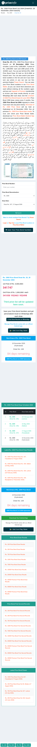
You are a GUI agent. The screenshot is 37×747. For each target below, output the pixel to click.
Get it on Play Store (19, 330)
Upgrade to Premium (18, 91)
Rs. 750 (19, 745)
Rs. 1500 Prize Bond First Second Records (18, 626)
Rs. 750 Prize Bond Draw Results (15, 554)
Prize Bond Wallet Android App (23, 116)
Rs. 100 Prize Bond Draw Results (15, 544)
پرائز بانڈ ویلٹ (26, 134)
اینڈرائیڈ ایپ (31, 154)
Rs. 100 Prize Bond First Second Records (17, 610)
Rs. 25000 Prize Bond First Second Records (18, 641)
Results (3, 13)
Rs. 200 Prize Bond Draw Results (15, 549)
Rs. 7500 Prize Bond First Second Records (18, 631)
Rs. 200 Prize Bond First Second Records (17, 615)
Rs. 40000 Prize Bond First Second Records (18, 653)
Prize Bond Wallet (18, 225)
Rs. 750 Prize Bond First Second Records (17, 620)
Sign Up (11, 223)
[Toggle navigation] (33, 3)
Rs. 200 (11, 745)
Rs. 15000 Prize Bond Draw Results (15, 569)
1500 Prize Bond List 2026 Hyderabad (18, 359)
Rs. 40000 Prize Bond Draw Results (15, 586)
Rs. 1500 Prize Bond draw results (20, 111)
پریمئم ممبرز (15, 137)
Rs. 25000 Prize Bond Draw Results (15, 574)
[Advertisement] (18, 255)
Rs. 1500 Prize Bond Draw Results (15, 559)
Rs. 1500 (9, 13)
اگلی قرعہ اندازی (7, 147)
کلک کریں (11, 151)
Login (5, 223)
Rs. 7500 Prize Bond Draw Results (15, 564)
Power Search (19, 82)
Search (19, 213)
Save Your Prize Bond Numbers (19, 230)
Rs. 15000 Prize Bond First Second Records (18, 636)
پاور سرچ (28, 132)
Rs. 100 (4, 745)
